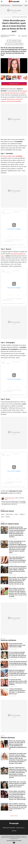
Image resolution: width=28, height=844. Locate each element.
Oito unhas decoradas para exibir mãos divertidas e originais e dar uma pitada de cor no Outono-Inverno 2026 (17, 559)
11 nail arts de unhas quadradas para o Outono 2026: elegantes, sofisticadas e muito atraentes (18, 682)
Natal (2, 516)
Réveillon (7, 516)
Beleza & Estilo (9, 514)
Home (2, 17)
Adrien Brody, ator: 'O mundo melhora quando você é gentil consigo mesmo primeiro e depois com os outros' (17, 784)
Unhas (16, 514)
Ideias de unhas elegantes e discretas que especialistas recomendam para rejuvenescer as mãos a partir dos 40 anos (18, 672)
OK (14, 842)
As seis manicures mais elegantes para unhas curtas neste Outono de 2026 (17, 645)
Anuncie (14, 831)
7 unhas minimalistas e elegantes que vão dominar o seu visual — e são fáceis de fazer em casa (17, 691)
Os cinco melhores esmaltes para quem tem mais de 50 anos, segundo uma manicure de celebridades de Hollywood (17, 654)
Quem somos (20, 827)
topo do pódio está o (12, 156)
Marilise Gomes (10, 498)
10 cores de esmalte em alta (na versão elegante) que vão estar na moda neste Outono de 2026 (18, 663)
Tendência (21, 514)
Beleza (2, 514)
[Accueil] (14, 1)
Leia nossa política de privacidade (14, 840)
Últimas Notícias (7, 17)
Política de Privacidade (9, 827)
